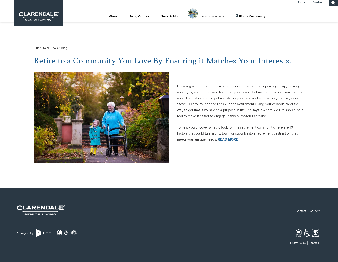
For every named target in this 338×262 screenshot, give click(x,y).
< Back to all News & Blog (50, 48)
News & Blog (170, 16)
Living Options (139, 16)
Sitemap (314, 243)
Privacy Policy (297, 243)
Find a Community (252, 16)
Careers (303, 2)
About (113, 16)
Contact (318, 2)
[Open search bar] (333, 2)
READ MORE (228, 139)
